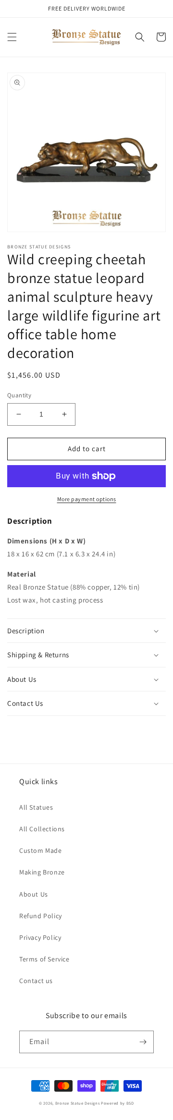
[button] (12, 37)
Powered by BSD (117, 1103)
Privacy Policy (40, 937)
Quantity (19, 395)
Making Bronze (42, 872)
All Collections (42, 829)
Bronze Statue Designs (77, 1103)
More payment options (86, 499)
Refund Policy (40, 915)
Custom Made (40, 850)
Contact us (36, 980)
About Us (33, 894)
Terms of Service (44, 959)
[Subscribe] (142, 1042)
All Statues (36, 807)
